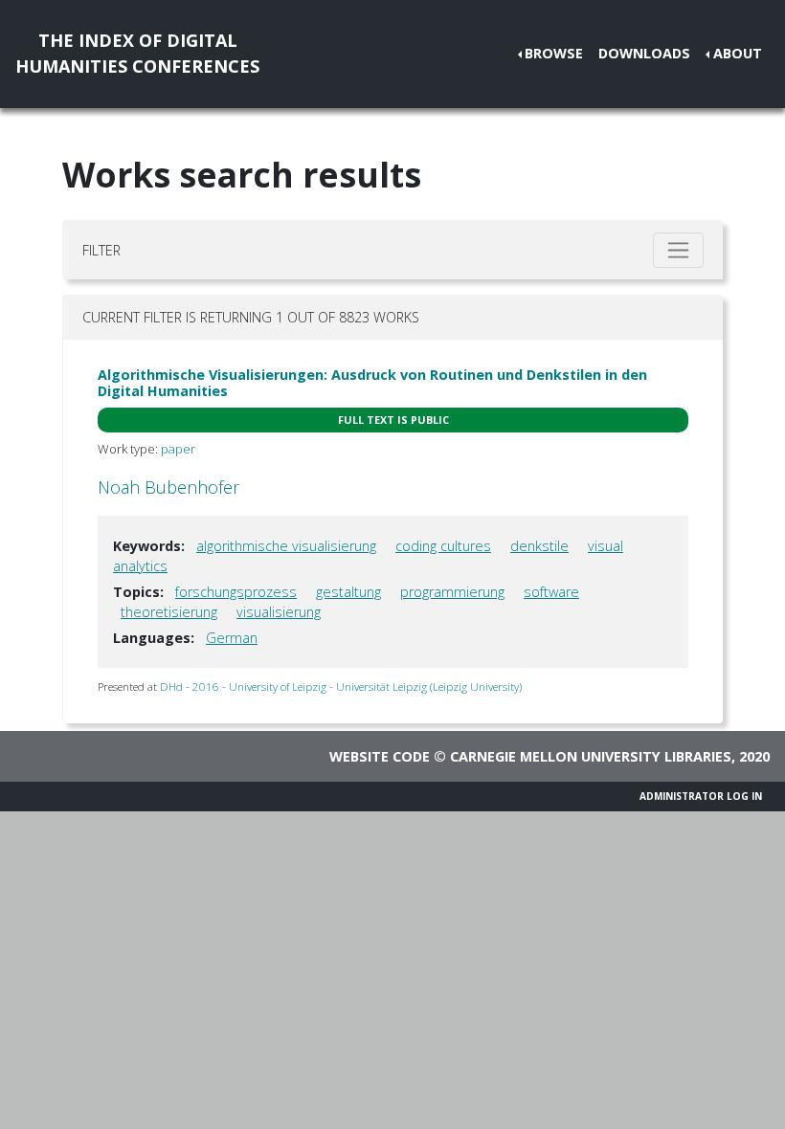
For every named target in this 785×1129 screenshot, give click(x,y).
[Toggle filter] (678, 250)
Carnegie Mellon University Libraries (590, 756)
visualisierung (278, 612)
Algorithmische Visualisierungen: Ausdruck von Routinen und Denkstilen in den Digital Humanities (372, 382)
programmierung (452, 592)
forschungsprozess (236, 592)
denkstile (539, 546)
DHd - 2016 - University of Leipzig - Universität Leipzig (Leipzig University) (341, 686)
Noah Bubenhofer (168, 487)
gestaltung (348, 592)
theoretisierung (169, 612)
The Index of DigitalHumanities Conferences (137, 53)
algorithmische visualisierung (286, 546)
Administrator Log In (700, 796)
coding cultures (443, 546)
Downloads (644, 53)
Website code (379, 756)
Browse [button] (554, 53)
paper (178, 448)
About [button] (737, 53)
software (551, 592)
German (232, 638)
